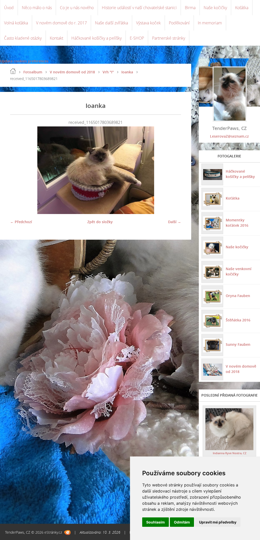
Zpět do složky (100, 221)
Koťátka (241, 7)
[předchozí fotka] (18, 170)
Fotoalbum (32, 72)
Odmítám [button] (182, 522)
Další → (174, 221)
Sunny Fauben (238, 344)
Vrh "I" (108, 72)
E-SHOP (137, 38)
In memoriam (210, 23)
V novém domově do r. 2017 (61, 23)
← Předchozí (21, 221)
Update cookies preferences (24, 61)
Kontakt (56, 38)
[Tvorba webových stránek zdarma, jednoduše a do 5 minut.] (67, 532)
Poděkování (179, 23)
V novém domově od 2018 (72, 72)
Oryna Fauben (238, 295)
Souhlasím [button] (155, 522)
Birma (190, 7)
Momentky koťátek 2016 (237, 223)
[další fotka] (172, 170)
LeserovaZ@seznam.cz (229, 136)
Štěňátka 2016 (238, 320)
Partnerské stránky (168, 38)
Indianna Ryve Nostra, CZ (229, 453)
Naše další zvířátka (111, 23)
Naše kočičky (215, 7)
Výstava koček (148, 23)
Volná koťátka (16, 23)
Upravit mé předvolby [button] (217, 522)
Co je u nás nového (77, 7)
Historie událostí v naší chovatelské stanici (139, 7)
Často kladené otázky (23, 38)
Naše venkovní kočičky (238, 271)
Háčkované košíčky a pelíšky (96, 38)
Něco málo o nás (37, 7)
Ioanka (127, 72)
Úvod (9, 7)
